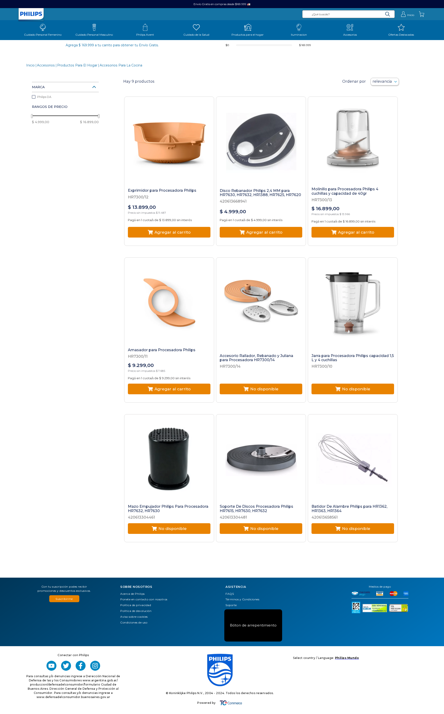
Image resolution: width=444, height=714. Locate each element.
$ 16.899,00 (89, 122)
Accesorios (46, 65)
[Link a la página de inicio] (30, 65)
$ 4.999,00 (40, 122)
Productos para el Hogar (77, 65)
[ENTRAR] (407, 14)
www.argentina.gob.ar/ (100, 680)
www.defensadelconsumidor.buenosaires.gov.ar (73, 697)
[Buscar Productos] (388, 14)
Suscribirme (64, 599)
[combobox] (348, 14)
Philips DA (44, 97)
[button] (65, 87)
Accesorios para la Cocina (121, 65)
